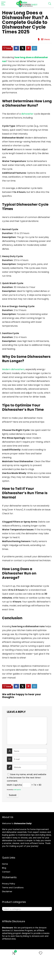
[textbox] (27, 909)
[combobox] (27, 909)
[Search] (49, 3)
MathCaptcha (17, 789)
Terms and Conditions (13, 887)
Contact (6, 871)
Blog (4, 867)
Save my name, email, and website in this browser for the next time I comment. (26, 777)
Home (5, 864)
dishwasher (27, 113)
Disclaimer (7, 891)
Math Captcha (14, 784)
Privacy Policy (8, 883)
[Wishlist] (40, 953)
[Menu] (3, 3)
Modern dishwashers (13, 369)
